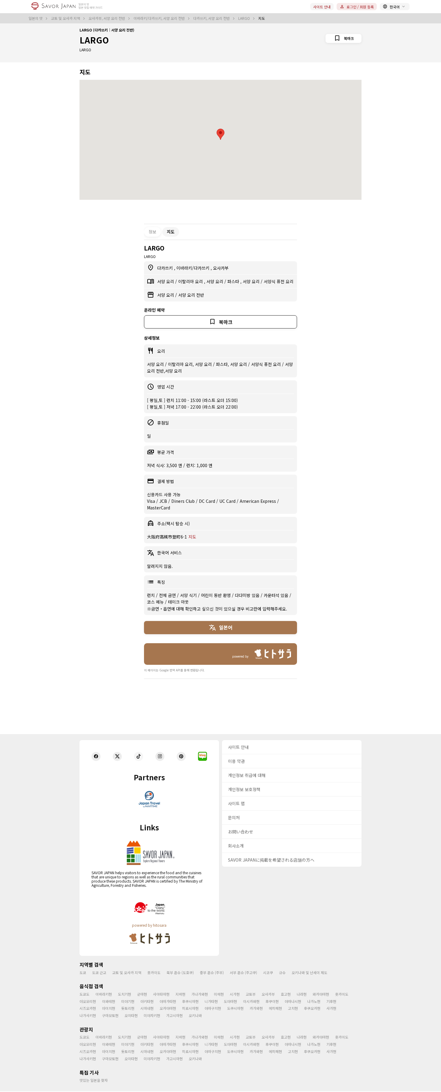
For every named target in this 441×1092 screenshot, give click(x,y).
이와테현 (108, 1001)
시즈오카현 (88, 1008)
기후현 (331, 1001)
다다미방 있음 (248, 595)
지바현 (180, 994)
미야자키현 (152, 1015)
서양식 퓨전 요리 (278, 281)
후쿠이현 (272, 1001)
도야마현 (230, 1001)
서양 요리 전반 (191, 295)
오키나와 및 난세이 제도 (309, 972)
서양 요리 (166, 281)
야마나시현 (293, 1001)
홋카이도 (153, 972)
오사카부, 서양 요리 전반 (107, 18)
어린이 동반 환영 (216, 595)
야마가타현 (168, 1001)
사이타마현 (161, 994)
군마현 (142, 994)
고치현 (293, 1008)
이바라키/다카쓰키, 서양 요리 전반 (160, 18)
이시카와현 (251, 1001)
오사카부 (221, 268)
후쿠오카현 (312, 1008)
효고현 (286, 994)
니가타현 (211, 1001)
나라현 (302, 994)
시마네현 (147, 1008)
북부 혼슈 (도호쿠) (180, 972)
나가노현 (313, 1001)
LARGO (244, 18)
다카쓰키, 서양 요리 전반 (212, 18)
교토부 (251, 994)
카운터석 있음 (277, 595)
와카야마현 (321, 994)
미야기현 (127, 1001)
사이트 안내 (322, 6)
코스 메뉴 (156, 602)
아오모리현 (88, 1001)
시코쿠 (268, 972)
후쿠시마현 (190, 1001)
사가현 (331, 1008)
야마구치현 (213, 1008)
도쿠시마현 (235, 1008)
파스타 (233, 281)
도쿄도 (84, 994)
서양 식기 (189, 595)
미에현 (219, 994)
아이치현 (108, 1008)
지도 (192, 537)
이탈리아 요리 (191, 281)
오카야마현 (168, 1008)
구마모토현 (110, 1015)
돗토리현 (127, 1008)
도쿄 (83, 972)
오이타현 (131, 1015)
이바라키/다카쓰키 (193, 268)
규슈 (282, 972)
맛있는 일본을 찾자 (94, 1080)
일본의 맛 (36, 18)
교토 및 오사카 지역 (66, 18)
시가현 (235, 994)
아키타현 (147, 1001)
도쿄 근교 (99, 972)
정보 (152, 232)
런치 (151, 595)
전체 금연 (168, 595)
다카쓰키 (165, 268)
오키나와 (195, 1015)
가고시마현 (174, 1015)
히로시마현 (190, 1008)
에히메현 (275, 1008)
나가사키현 (88, 1015)
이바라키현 (103, 994)
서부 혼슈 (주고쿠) (243, 972)
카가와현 (256, 1008)
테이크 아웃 (178, 602)
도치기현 (124, 994)
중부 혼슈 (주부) (212, 972)
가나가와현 (199, 994)
